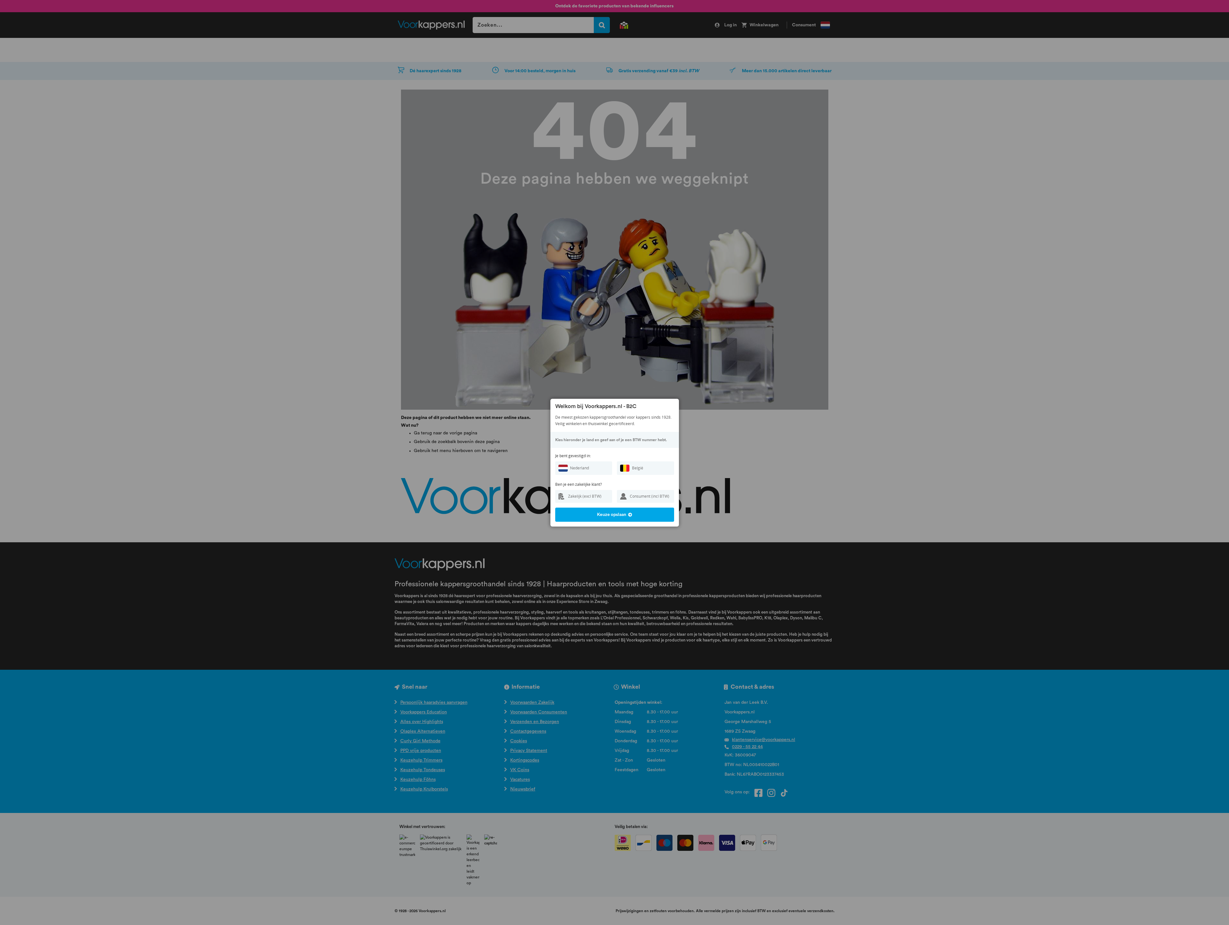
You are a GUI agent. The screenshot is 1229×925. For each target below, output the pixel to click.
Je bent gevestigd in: (573, 455)
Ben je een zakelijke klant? (578, 484)
